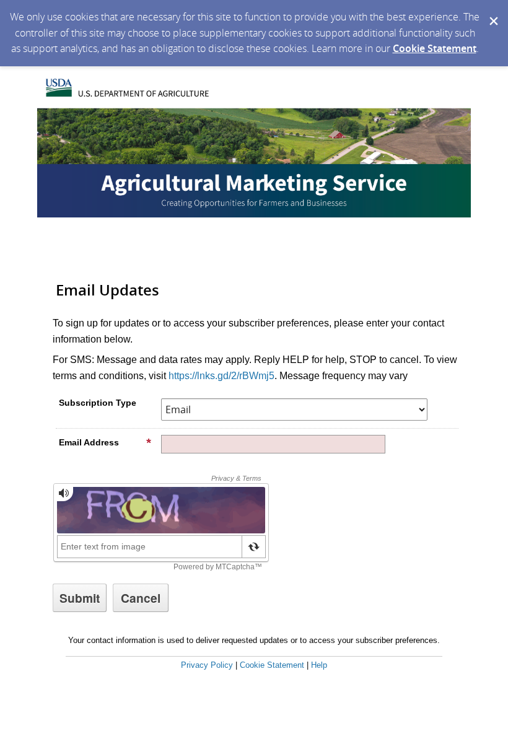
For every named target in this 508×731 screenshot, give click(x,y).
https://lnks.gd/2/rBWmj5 (221, 375)
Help (319, 665)
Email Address (89, 442)
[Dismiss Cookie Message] (492, 12)
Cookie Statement (434, 48)
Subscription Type (97, 403)
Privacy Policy (207, 665)
